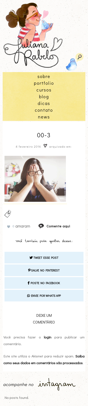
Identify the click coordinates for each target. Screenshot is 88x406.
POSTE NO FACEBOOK (44, 283)
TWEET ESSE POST (45, 257)
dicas (44, 103)
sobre (43, 76)
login (47, 337)
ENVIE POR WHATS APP (45, 295)
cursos (44, 90)
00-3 (44, 135)
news (44, 117)
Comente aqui (58, 226)
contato (44, 110)
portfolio (44, 83)
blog (44, 96)
